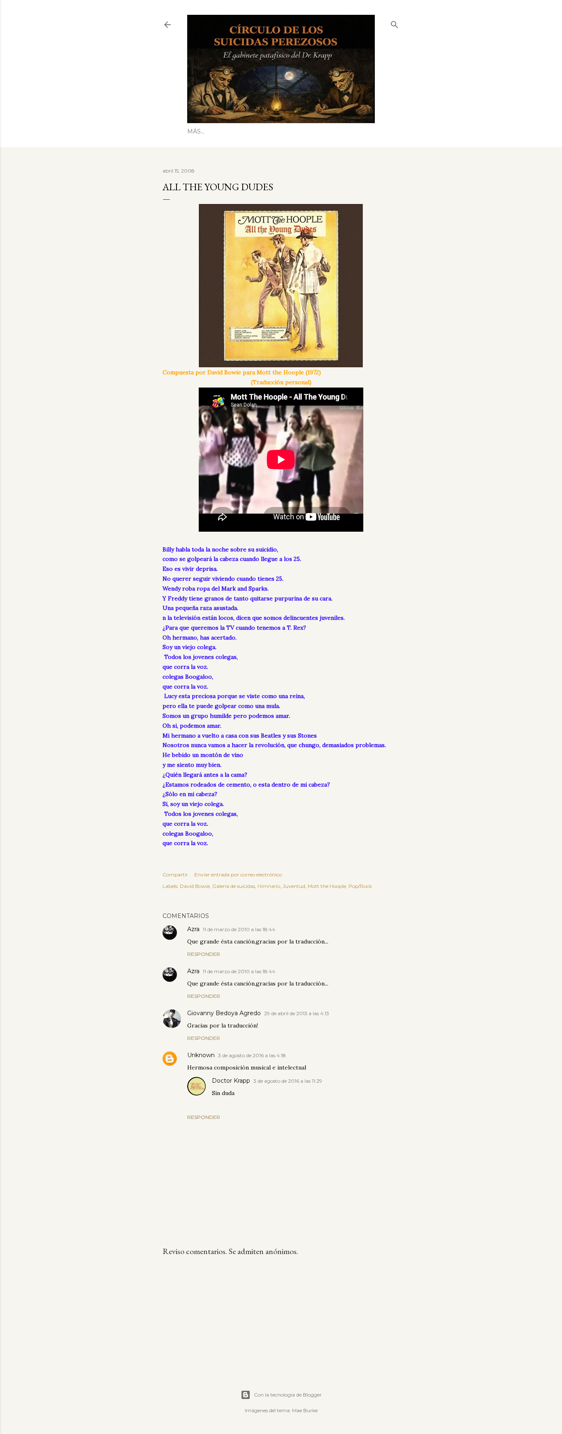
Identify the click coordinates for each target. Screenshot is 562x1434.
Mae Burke (305, 1410)
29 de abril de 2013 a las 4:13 (296, 1013)
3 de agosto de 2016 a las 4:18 (252, 1055)
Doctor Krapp (231, 1080)
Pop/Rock (360, 886)
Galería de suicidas (233, 886)
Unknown (201, 1055)
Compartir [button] (175, 874)
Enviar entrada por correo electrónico (238, 874)
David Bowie (195, 886)
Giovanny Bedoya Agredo (224, 1013)
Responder (203, 954)
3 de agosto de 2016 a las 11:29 (287, 1081)
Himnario (269, 886)
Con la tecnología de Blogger (288, 1395)
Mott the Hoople (327, 886)
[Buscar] (394, 23)
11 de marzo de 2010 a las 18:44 (239, 929)
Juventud (294, 886)
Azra (193, 929)
